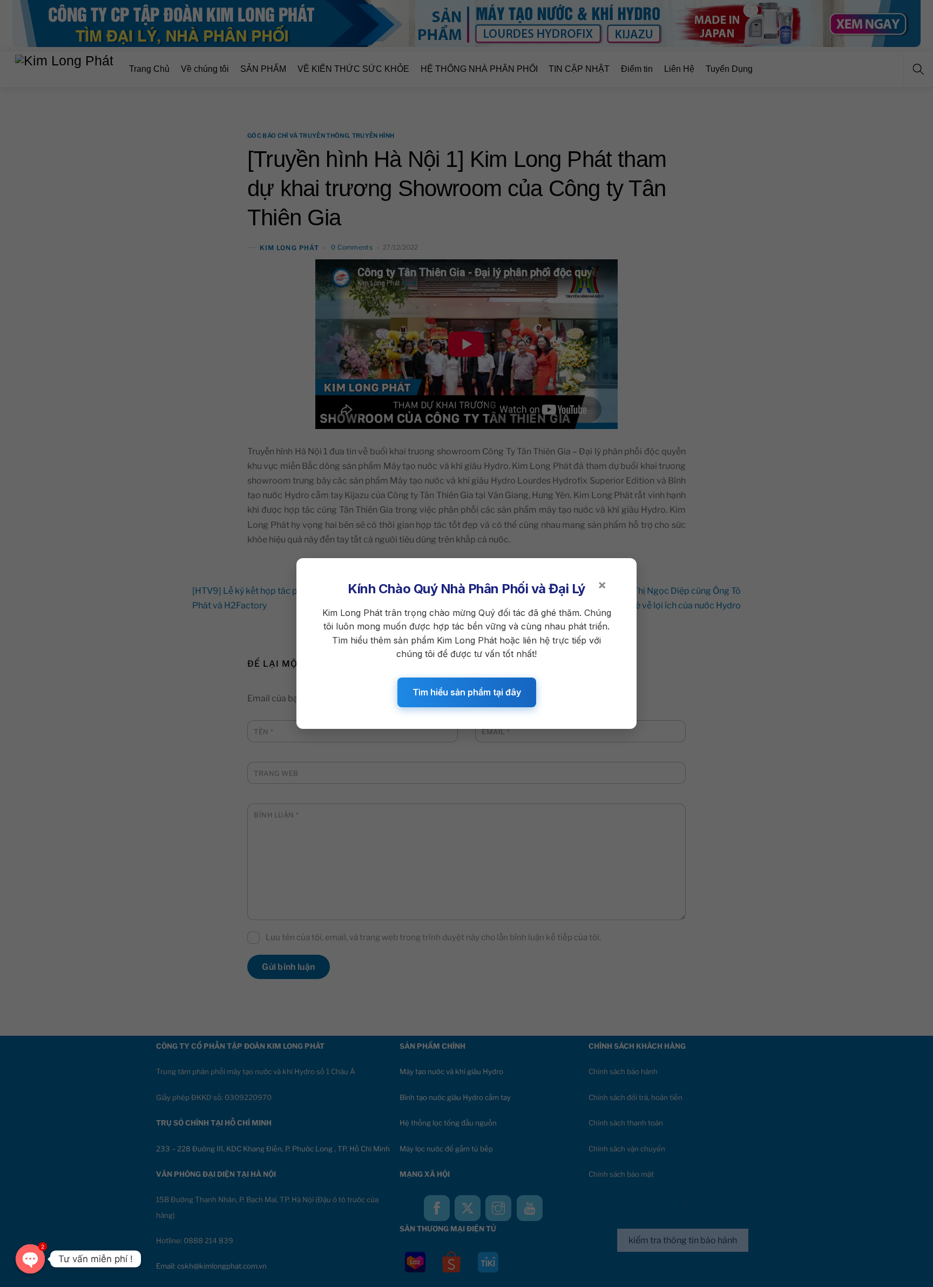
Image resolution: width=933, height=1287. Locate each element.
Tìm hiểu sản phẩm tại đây (467, 692)
